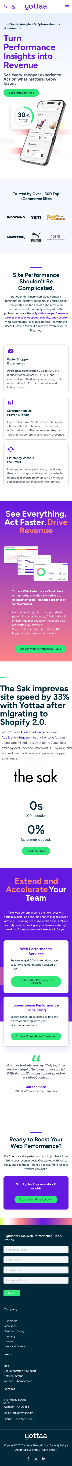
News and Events (14, 1346)
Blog (6, 1365)
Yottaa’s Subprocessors (17, 1381)
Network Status (13, 1376)
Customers (10, 1321)
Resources (9, 1326)
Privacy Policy (40, 1445)
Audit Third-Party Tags (36, 732)
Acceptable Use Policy (27, 1449)
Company (9, 1336)
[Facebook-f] (28, 1459)
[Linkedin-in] (43, 1459)
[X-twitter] (36, 1459)
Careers (8, 1341)
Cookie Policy (49, 1449)
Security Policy (58, 1445)
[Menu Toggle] (13, 7)
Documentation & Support (19, 1371)
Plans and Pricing (13, 1331)
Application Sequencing (18, 737)
